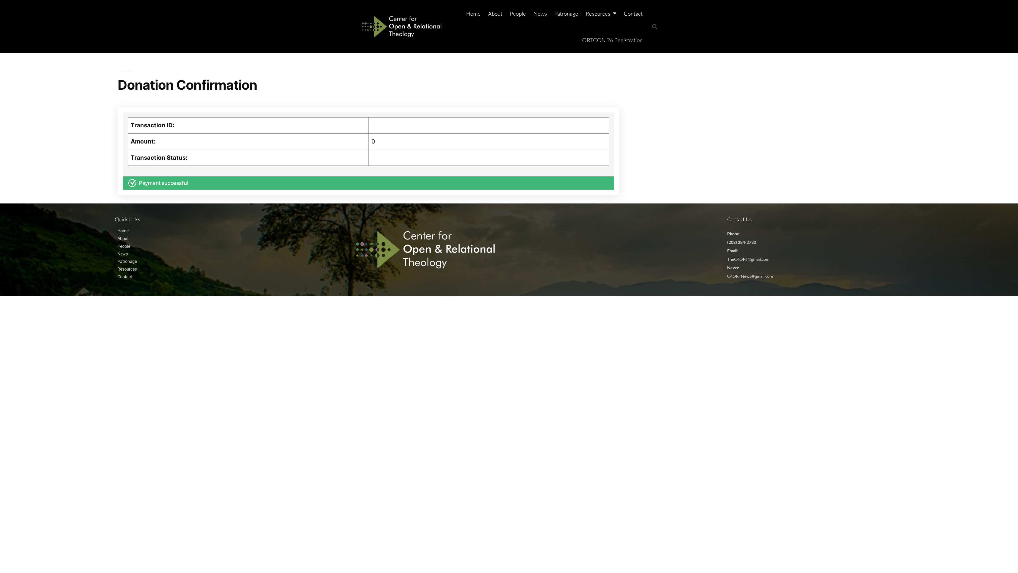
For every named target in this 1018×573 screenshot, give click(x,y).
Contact (633, 13)
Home (473, 13)
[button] (655, 26)
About (495, 13)
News (540, 13)
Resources (598, 13)
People (518, 13)
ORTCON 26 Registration (612, 40)
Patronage (566, 13)
